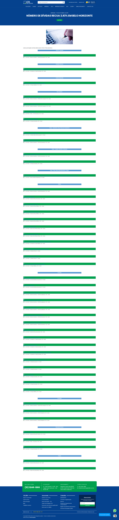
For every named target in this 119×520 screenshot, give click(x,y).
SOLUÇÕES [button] (28, 6)
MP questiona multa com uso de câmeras (30, 461)
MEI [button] (67, 6)
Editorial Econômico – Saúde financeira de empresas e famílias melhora (36, 69)
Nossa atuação (26, 501)
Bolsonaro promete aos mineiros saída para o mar (32, 219)
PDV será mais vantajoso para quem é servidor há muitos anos (34, 360)
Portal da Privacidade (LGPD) (66, 508)
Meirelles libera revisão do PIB (28, 197)
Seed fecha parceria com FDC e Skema (30, 403)
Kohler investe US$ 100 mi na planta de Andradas (32, 322)
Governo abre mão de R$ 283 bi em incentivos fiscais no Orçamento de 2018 (37, 352)
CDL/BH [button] (71, 6)
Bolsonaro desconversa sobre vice (29, 227)
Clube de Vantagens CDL (47, 503)
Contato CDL (90, 6)
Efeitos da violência (26, 367)
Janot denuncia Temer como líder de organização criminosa (34, 264)
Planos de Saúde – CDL (47, 501)
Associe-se (81, 2)
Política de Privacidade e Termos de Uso (85, 512)
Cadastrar (87, 505)
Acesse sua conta (73, 2)
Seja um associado (27, 497)
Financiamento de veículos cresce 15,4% (30, 140)
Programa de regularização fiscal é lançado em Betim (32, 315)
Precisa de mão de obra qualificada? (50, 505)
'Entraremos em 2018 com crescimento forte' (31, 337)
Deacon (62, 501)
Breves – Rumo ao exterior (28, 162)
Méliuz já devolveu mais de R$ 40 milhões (30, 104)
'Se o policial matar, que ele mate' (29, 390)
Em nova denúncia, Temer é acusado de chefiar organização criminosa (36, 249)
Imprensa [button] (46, 6)
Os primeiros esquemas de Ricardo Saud (30, 204)
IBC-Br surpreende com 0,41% (28, 285)
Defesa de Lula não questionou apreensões (31, 256)
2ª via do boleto (45, 499)
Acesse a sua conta (46, 497)
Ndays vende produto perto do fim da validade (32, 97)
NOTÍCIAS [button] (40, 6)
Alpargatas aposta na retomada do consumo (31, 154)
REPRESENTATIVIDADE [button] (59, 6)
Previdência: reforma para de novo (29, 278)
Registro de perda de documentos (67, 506)
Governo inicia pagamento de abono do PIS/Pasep (32, 300)
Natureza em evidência (27, 440)
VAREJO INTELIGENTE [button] (80, 6)
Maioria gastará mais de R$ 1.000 (29, 112)
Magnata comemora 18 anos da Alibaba (30, 119)
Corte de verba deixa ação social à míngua (30, 234)
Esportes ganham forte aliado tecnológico (31, 418)
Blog (52, 6)
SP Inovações (33, 517)
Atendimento (63, 497)
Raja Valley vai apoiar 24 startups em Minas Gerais (32, 411)
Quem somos (26, 499)
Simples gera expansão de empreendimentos (31, 293)
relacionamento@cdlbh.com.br (86, 488)
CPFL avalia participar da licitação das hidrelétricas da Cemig (34, 189)
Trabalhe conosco (27, 505)
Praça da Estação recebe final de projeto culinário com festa (34, 83)
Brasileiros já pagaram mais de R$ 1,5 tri (30, 382)
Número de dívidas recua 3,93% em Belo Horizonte (32, 55)
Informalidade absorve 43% (28, 375)
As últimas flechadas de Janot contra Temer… (31, 212)
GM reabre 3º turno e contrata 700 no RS (30, 133)
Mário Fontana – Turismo (27, 432)
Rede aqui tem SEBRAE (46, 507)
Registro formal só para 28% (28, 330)
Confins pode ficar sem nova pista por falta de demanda (33, 447)
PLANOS (34, 6)
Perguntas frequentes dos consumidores (66, 504)
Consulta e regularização (65, 499)
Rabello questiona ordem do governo (30, 345)
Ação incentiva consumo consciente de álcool (31, 468)
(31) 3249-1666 (32, 487)
